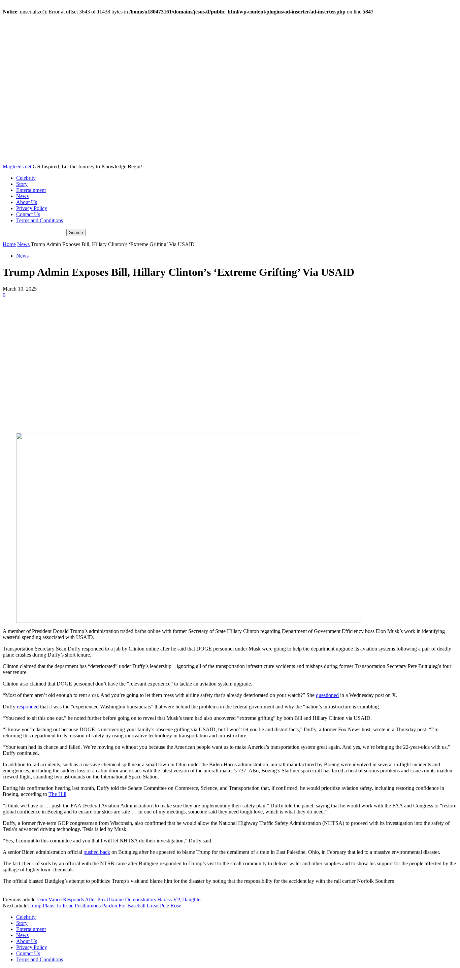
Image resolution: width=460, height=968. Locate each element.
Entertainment (31, 190)
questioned (327, 695)
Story (22, 184)
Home (9, 244)
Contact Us (28, 214)
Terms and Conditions (39, 220)
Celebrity (26, 178)
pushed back (97, 852)
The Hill (57, 794)
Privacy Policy (31, 208)
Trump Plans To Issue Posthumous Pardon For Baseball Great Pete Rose (104, 905)
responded (28, 706)
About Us (26, 202)
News (22, 196)
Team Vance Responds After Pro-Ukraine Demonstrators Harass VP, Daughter (118, 899)
